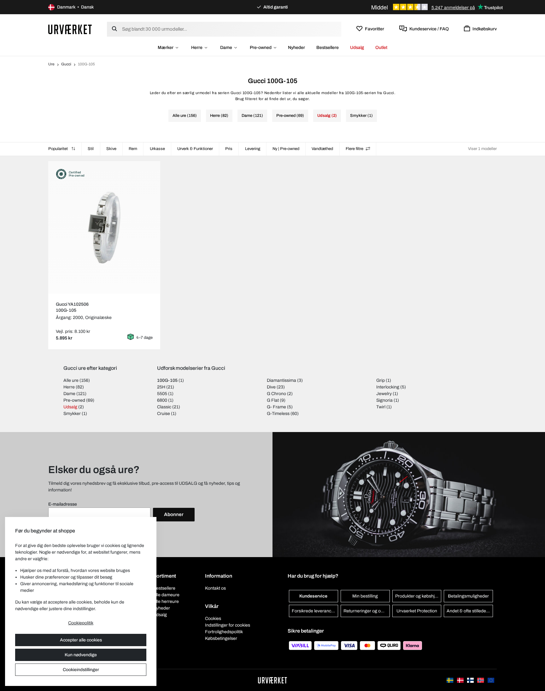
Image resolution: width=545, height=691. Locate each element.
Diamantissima (281, 380)
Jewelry (384, 393)
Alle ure (71, 380)
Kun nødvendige (81, 654)
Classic (164, 407)
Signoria (384, 400)
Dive (271, 387)
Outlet (381, 47)
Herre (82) (219, 115)
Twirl (380, 407)
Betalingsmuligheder (468, 596)
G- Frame (276, 407)
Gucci (66, 64)
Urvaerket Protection (416, 611)
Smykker (72, 413)
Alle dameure (166, 594)
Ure (51, 64)
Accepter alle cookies (81, 640)
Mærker (165, 47)
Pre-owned (261, 47)
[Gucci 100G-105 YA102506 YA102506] (104, 227)
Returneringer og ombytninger (366, 611)
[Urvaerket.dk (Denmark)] (461, 680)
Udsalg (357, 47)
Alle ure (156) (185, 115)
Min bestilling (365, 596)
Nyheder (296, 47)
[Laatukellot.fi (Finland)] (471, 680)
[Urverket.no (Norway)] (481, 680)
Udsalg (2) (327, 115)
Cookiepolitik (80, 623)
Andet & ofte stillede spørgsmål (470, 611)
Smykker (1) (361, 115)
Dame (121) (252, 115)
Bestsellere (327, 47)
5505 (162, 393)
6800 (162, 400)
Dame (226, 47)
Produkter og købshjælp (418, 596)
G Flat (273, 400)
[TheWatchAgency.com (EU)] (491, 680)
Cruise (163, 413)
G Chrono (276, 393)
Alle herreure (166, 601)
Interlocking (387, 387)
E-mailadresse (62, 504)
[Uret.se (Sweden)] (450, 680)
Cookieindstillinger (81, 669)
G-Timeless (278, 413)
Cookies (213, 618)
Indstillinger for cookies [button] (227, 625)
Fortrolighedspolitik (224, 631)
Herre (196, 47)
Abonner (174, 514)
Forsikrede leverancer (313, 611)
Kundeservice (313, 596)
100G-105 (167, 380)
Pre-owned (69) (290, 115)
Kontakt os (215, 588)
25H (161, 387)
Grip (380, 380)
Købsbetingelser (221, 638)
